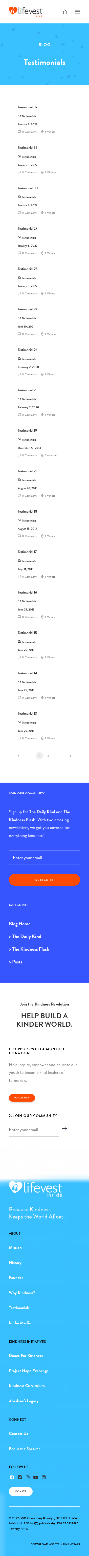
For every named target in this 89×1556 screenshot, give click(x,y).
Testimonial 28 (28, 268)
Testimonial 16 (27, 592)
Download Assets (45, 1544)
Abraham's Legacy (24, 1401)
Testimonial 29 (28, 228)
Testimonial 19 (27, 430)
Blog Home (20, 923)
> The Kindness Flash (29, 949)
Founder (16, 1278)
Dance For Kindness (26, 1356)
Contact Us (18, 1433)
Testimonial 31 (27, 147)
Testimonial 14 (27, 673)
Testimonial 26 (28, 349)
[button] (77, 11)
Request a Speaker (24, 1449)
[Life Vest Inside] (26, 12)
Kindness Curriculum (27, 1386)
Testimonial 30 (28, 188)
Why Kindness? (22, 1293)
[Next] (68, 757)
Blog (44, 45)
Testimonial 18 (27, 511)
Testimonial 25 (27, 390)
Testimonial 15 (27, 632)
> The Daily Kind (25, 936)
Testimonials (29, 116)
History (15, 1263)
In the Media (20, 1323)
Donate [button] (20, 1491)
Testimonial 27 (27, 309)
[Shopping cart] (62, 11)
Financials (71, 1544)
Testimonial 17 (27, 551)
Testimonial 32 (27, 107)
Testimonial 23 (27, 471)
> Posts (15, 961)
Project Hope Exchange (29, 1371)
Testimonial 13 (27, 713)
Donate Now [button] (22, 1097)
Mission (15, 1247)
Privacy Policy (19, 1528)
